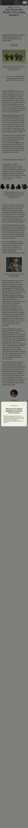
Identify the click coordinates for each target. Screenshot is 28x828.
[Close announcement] (24, 404)
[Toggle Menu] (25, 2)
